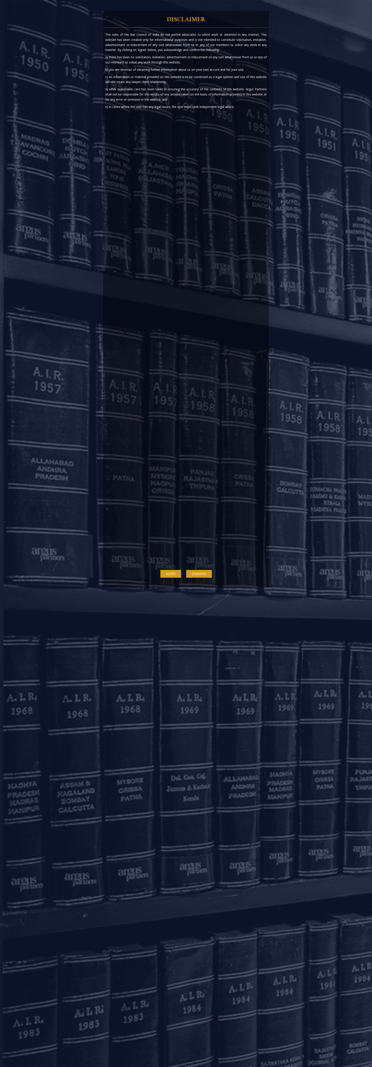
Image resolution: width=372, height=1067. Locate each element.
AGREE (170, 574)
